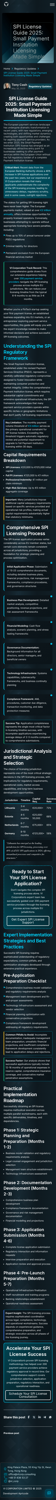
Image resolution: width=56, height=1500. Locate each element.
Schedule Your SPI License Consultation (28, 1395)
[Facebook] (29, 1417)
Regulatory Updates (25, 68)
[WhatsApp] (50, 1417)
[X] (34, 1417)
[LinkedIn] (39, 1417)
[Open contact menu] (49, 1493)
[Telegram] (45, 1417)
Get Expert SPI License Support (28, 920)
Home (7, 68)
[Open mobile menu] (52, 4)
